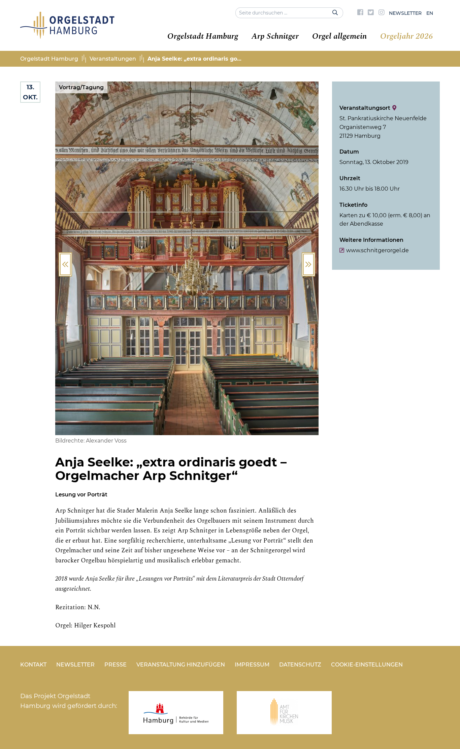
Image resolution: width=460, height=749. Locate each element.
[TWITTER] (371, 13)
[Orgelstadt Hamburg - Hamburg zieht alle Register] (67, 36)
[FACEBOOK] (360, 13)
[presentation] (65, 264)
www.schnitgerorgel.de (377, 250)
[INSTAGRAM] (382, 13)
